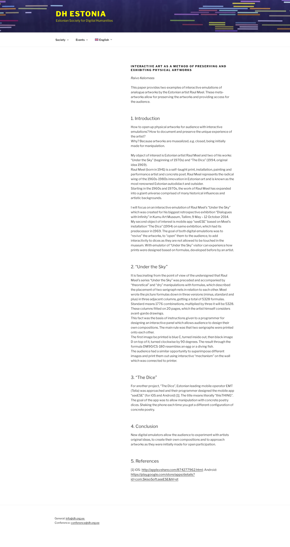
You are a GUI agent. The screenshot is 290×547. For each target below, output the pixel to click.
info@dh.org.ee (75, 518)
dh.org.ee (93, 522)
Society (60, 39)
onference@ (80, 522)
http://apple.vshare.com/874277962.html (172, 470)
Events (80, 39)
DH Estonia (81, 13)
